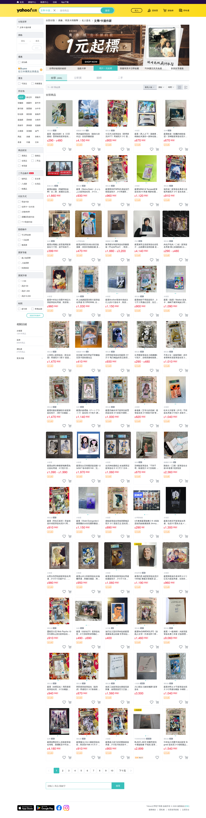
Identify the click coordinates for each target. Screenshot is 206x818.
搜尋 (118, 785)
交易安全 (185, 809)
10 (112, 770)
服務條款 (152, 809)
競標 (99, 77)
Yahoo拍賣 (27, 10)
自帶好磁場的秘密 (57, 68)
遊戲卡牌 (81, 68)
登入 (137, 10)
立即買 (78, 77)
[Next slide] (71, 113)
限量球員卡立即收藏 (129, 68)
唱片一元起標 (105, 68)
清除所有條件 (35, 315)
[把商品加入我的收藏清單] (64, 149)
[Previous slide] (48, 113)
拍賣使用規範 (173, 809)
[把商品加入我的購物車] (69, 149)
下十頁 (122, 770)
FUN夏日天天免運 (153, 68)
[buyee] (30, 70)
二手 (120, 77)
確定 (37, 47)
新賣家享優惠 (177, 68)
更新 (187, 806)
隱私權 (162, 809)
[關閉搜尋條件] (54, 10)
